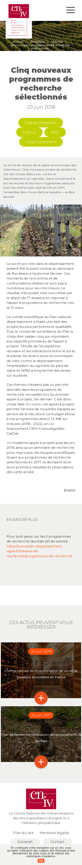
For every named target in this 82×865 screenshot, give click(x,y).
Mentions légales (54, 833)
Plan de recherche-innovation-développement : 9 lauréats (41, 738)
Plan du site (23, 833)
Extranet (25, 842)
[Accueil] (19, 37)
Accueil (18, 42)
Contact (58, 842)
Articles (57, 42)
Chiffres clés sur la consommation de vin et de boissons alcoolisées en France (41, 674)
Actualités (38, 42)
